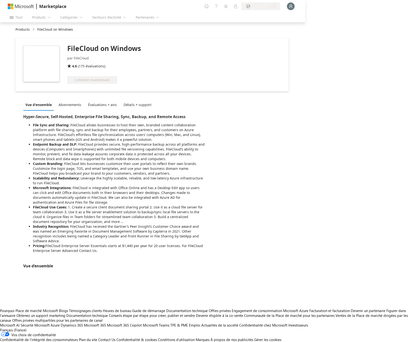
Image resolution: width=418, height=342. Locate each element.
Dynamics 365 (72, 325)
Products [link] (22, 29)
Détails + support (137, 104)
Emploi (194, 325)
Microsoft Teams (156, 325)
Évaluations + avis (102, 104)
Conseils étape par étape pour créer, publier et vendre (152, 315)
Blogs (63, 310)
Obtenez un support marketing (40, 315)
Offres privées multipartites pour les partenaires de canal (57, 320)
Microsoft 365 (95, 325)
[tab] (39, 104)
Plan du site (88, 339)
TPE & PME (179, 325)
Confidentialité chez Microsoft (263, 325)
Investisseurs (298, 325)
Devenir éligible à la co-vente (219, 315)
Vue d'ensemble (38, 104)
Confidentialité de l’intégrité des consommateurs (39, 339)
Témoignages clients (85, 310)
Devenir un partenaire (368, 310)
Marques (202, 339)
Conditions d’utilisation (176, 339)
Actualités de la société (219, 325)
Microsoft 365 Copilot (124, 325)
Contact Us (106, 339)
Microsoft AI (10, 325)
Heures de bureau (117, 310)
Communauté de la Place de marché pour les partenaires (289, 315)
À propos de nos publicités (231, 339)
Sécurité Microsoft (35, 325)
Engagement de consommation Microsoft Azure (270, 310)
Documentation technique (187, 310)
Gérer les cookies (267, 339)
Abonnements (70, 104)
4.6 (74, 66)
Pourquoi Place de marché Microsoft (29, 310)
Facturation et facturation (329, 310)
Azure (55, 325)
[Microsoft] (21, 6)
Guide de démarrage (148, 310)
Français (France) (13, 330)
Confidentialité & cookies (136, 339)
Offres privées (220, 310)
